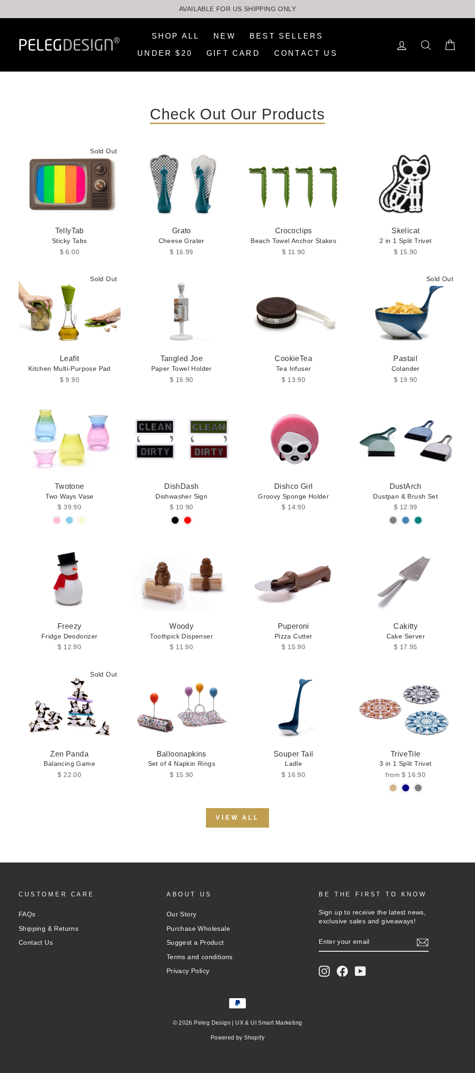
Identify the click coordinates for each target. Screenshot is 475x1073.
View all (237, 817)
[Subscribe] (423, 942)
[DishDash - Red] (187, 520)
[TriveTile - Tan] (393, 787)
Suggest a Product (195, 942)
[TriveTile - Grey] (418, 787)
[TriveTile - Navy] (405, 787)
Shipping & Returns (48, 928)
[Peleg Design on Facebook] (342, 971)
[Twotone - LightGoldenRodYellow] (81, 520)
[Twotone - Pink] (56, 520)
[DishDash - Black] (175, 520)
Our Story (182, 914)
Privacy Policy (188, 971)
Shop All (176, 36)
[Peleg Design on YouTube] (360, 971)
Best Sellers (286, 36)
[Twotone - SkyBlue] (69, 520)
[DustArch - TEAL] (418, 520)
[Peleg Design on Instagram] (324, 971)
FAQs (27, 914)
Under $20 (165, 53)
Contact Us (306, 53)
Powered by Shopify (237, 1037)
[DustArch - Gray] (393, 520)
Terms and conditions (200, 957)
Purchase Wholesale (198, 928)
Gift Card (233, 53)
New (224, 36)
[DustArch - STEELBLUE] (405, 520)
